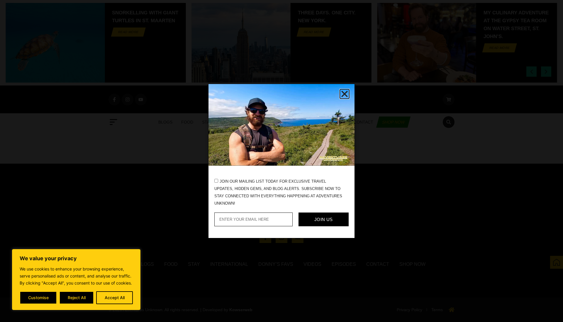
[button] (344, 94)
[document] (281, 161)
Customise (38, 297)
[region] (76, 279)
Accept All (115, 297)
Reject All (77, 297)
